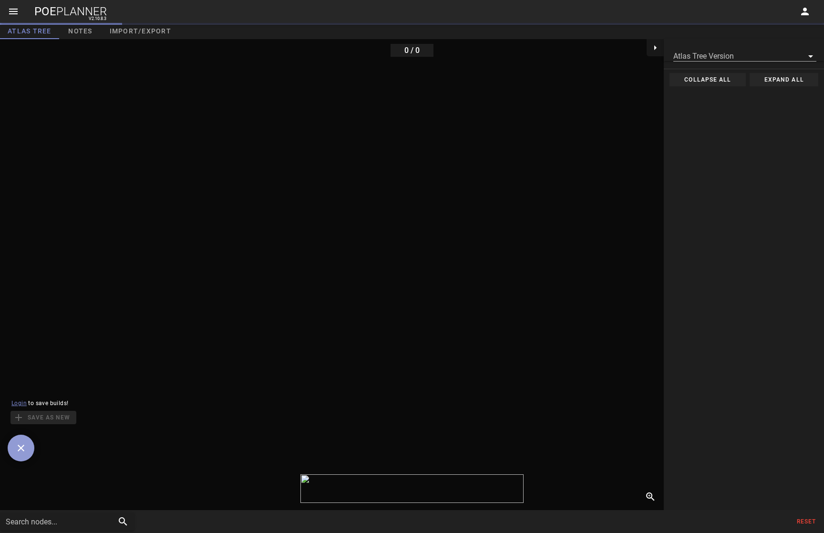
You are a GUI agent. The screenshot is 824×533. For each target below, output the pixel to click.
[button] (744, 55)
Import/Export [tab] (140, 31)
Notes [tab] (80, 31)
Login (19, 403)
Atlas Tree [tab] (30, 31)
